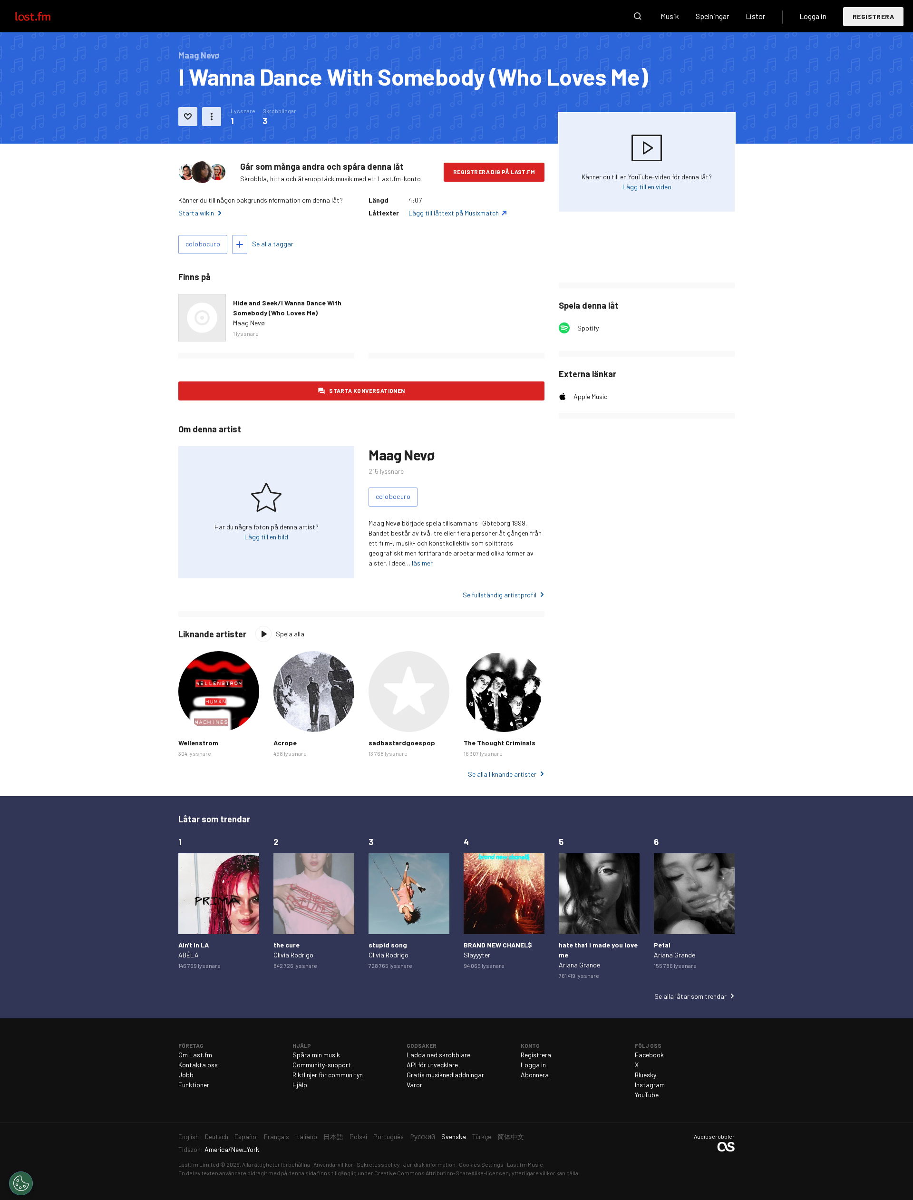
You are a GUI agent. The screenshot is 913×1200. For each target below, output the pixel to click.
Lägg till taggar (239, 244)
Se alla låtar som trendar (690, 996)
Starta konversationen (367, 390)
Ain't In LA (193, 945)
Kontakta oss (198, 1065)
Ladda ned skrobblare (438, 1055)
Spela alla (290, 634)
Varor (414, 1085)
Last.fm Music (525, 1164)
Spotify (588, 328)
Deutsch (216, 1136)
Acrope (285, 743)
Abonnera (535, 1075)
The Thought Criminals (499, 743)
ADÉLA (188, 955)
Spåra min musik (316, 1055)
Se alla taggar (272, 244)
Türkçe (481, 1136)
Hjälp (299, 1085)
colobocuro (202, 244)
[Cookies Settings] (21, 1183)
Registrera (873, 16)
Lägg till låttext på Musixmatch (453, 213)
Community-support (321, 1065)
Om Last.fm (195, 1055)
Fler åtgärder (211, 116)
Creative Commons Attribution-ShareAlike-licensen (441, 1173)
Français (276, 1136)
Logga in (812, 15)
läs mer (422, 563)
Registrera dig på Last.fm (494, 171)
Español (246, 1136)
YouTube (647, 1095)
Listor (755, 15)
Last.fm (43, 16)
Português (388, 1136)
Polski (358, 1136)
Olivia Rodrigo (293, 955)
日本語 (333, 1136)
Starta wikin (196, 213)
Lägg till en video (646, 187)
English (188, 1136)
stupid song (388, 945)
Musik (669, 15)
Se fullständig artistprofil (499, 595)
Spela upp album (202, 317)
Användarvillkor (333, 1164)
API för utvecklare (432, 1065)
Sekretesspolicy (378, 1164)
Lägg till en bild (266, 537)
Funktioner (193, 1085)
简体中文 (510, 1136)
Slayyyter (477, 955)
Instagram (650, 1085)
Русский (422, 1136)
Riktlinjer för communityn (327, 1075)
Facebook (649, 1055)
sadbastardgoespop (402, 743)
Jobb (186, 1075)
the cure (286, 945)
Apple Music (590, 396)
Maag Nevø (249, 323)
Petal (662, 945)
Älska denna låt (187, 116)
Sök (637, 16)
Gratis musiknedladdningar (445, 1075)
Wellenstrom (198, 743)
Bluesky (645, 1075)
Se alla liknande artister (502, 774)
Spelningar (712, 15)
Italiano (306, 1136)
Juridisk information (429, 1164)
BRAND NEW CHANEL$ (498, 945)
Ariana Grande (579, 965)
